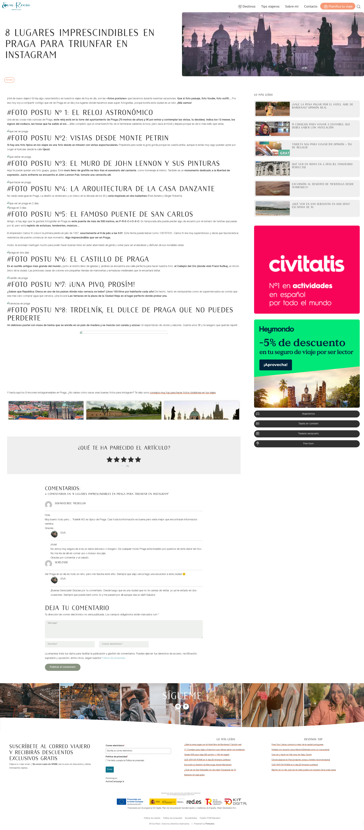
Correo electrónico (115, 746)
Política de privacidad (113, 658)
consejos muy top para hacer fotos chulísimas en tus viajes (183, 393)
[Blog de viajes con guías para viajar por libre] (16, 6)
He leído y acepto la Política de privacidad (126, 761)
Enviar (109, 770)
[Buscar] (358, 6)
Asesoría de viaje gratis (194, 775)
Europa (9, 80)
